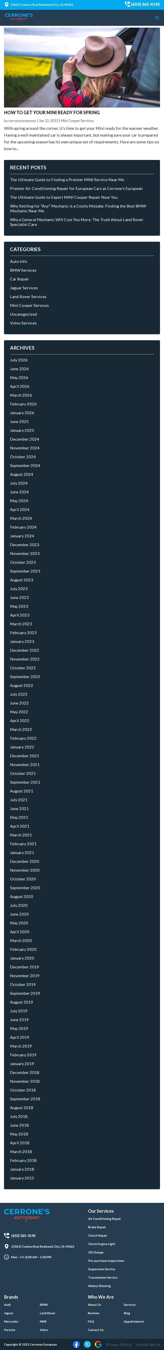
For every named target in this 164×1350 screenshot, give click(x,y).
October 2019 (23, 984)
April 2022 (19, 720)
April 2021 (19, 826)
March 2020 (21, 940)
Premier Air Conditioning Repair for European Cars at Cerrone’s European (76, 188)
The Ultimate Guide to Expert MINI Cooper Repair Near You (64, 197)
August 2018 (21, 1107)
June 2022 (19, 702)
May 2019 (19, 1028)
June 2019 (19, 1019)
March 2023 (21, 623)
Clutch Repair (97, 1235)
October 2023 (23, 562)
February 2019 (23, 1054)
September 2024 (25, 465)
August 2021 (21, 790)
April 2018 (19, 1142)
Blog (127, 1313)
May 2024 (19, 500)
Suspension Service (101, 1269)
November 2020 (25, 870)
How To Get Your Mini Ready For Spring (52, 112)
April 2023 (19, 615)
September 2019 (25, 993)
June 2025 (19, 421)
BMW (44, 1304)
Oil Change (96, 1252)
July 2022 (19, 694)
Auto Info (18, 261)
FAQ (91, 1321)
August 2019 (21, 1002)
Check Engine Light (101, 1244)
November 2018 (25, 1081)
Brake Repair (97, 1227)
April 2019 (19, 1037)
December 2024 (24, 439)
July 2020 (19, 905)
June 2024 (19, 491)
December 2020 (24, 861)
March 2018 (21, 1151)
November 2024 (25, 447)
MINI (43, 1321)
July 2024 (19, 483)
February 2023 (23, 632)
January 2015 (22, 1177)
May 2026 (19, 377)
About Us (94, 1304)
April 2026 (19, 386)
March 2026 (21, 395)
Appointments (134, 1321)
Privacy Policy (118, 1344)
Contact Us (96, 1330)
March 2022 (21, 729)
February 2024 (23, 527)
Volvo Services (23, 322)
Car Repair (19, 278)
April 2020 (19, 931)
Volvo (44, 1330)
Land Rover (47, 1313)
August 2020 (21, 896)
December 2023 (24, 544)
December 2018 (24, 1072)
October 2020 (23, 878)
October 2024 (23, 456)
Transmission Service (103, 1277)
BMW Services (23, 270)
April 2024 (19, 509)
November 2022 (25, 659)
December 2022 (24, 650)
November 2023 (25, 553)
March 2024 (21, 518)
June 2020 (19, 914)
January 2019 (22, 1063)
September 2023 (25, 571)
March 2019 (21, 1046)
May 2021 (19, 817)
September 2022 (25, 676)
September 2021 (25, 782)
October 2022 (23, 667)
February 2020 (23, 949)
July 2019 (19, 1010)
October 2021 (23, 773)
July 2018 (19, 1116)
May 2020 (19, 922)
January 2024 (22, 535)
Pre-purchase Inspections (106, 1260)
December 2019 (24, 966)
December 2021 (24, 755)
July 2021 (19, 799)
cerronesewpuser (22, 120)
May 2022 (19, 711)
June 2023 (19, 597)
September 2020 (25, 887)
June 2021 (19, 808)
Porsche (9, 1330)
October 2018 (23, 1090)
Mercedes (11, 1321)
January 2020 (22, 958)
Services (130, 1304)
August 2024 (21, 474)
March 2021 (21, 834)
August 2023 (21, 579)
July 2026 (19, 359)
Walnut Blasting (99, 1286)
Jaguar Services (24, 287)
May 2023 (19, 606)
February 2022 (23, 738)
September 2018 (25, 1098)
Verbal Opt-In (147, 1344)
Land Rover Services (28, 296)
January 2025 (22, 430)
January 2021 (22, 852)
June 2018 (19, 1125)
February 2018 (23, 1160)
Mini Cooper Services (77, 120)
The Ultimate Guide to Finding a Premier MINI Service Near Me (67, 179)
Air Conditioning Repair (104, 1218)
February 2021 (23, 843)
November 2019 (25, 975)
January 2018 (22, 1169)
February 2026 (23, 403)
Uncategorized (23, 314)
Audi (7, 1304)
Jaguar (8, 1313)
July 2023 (19, 588)
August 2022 (21, 685)
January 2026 (22, 412)
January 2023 (22, 641)
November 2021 (25, 764)
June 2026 (19, 368)
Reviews (93, 1313)
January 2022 (22, 746)
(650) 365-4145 (145, 4)
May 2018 (19, 1133)
